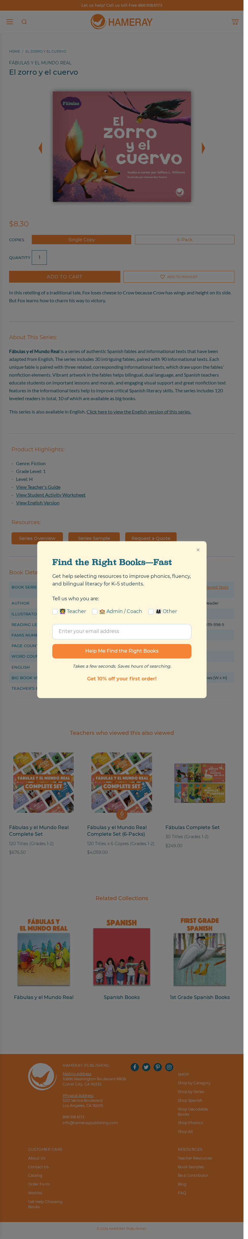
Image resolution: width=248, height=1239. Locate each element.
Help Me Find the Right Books (121, 651)
